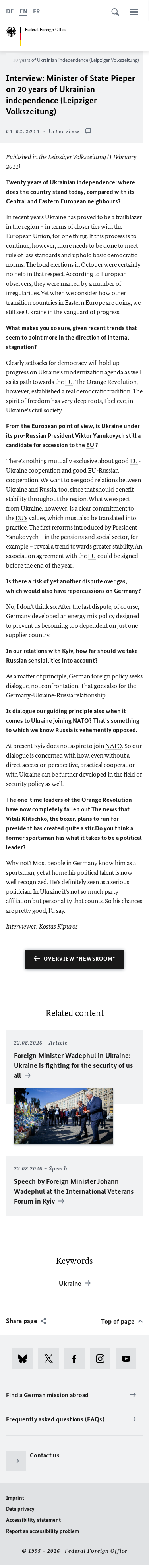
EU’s (21, 518)
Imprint (15, 1498)
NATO (81, 720)
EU (69, 382)
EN (23, 11)
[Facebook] (77, 1358)
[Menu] (134, 12)
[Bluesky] (25, 1358)
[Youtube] (128, 1358)
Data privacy (20, 1509)
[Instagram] (103, 1358)
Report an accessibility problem (42, 1531)
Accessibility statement (33, 1520)
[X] (51, 1358)
